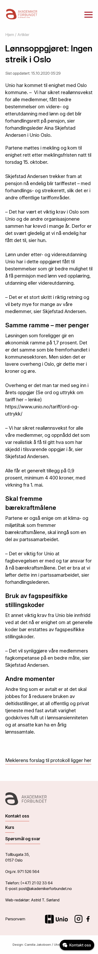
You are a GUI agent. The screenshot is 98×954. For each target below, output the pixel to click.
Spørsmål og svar (22, 838)
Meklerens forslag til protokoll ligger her (48, 760)
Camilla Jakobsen (37, 944)
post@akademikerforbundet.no (45, 888)
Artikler (23, 34)
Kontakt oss (17, 815)
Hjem (9, 34)
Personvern (15, 919)
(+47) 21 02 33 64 (36, 883)
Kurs (9, 827)
